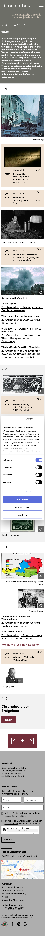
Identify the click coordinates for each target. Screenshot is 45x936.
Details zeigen (32, 492)
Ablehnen (22, 515)
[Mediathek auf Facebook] (12, 924)
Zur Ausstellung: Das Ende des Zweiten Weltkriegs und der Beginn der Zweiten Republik (21, 353)
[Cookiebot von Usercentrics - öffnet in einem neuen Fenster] (27, 419)
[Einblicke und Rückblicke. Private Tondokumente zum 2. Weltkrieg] (30, 741)
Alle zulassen (22, 499)
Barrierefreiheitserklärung (13, 893)
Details (33, 158)
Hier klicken (23, 830)
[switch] (38, 467)
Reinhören (16, 198)
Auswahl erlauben (23, 507)
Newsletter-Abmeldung (12, 900)
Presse (4, 897)
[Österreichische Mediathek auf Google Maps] (22, 869)
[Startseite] (15, 5)
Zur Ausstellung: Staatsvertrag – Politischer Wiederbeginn (21, 637)
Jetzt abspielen (15, 157)
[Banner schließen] (41, 419)
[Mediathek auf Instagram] (19, 924)
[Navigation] (41, 5)
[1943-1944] (14, 741)
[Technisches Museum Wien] (12, 907)
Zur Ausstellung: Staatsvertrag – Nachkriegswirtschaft (21, 624)
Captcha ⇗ (32, 833)
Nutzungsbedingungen (12, 887)
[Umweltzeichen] (4, 924)
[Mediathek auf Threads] (25, 924)
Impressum (6, 884)
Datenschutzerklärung (12, 890)
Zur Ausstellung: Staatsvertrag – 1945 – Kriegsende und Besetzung (21, 338)
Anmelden (8, 839)
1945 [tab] (9, 720)
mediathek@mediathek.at (14, 776)
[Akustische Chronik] (28, 17)
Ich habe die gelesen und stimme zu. (24, 822)
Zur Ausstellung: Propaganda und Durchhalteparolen (22, 309)
